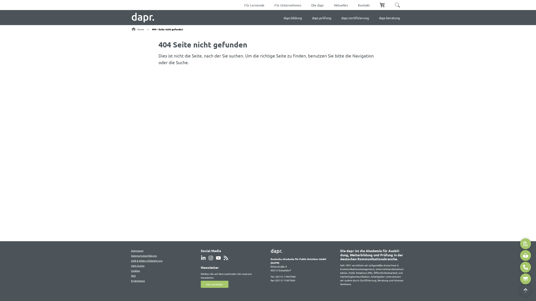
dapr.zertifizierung (355, 18)
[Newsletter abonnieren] (525, 255)
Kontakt (364, 5)
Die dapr (317, 5)
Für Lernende (254, 5)
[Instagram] (210, 257)
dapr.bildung (292, 18)
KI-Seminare (138, 280)
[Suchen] (397, 5)
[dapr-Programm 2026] (525, 243)
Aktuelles (341, 5)
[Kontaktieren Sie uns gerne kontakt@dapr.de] (525, 278)
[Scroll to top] (525, 290)
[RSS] (225, 257)
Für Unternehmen (287, 5)
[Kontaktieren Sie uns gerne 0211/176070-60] (525, 267)
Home (140, 29)
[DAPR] (143, 18)
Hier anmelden (214, 284)
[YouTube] (218, 257)
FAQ (133, 275)
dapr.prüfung (321, 18)
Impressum (137, 250)
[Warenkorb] (382, 5)
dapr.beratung (389, 18)
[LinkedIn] (203, 257)
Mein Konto (137, 265)
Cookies (135, 270)
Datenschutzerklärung (144, 255)
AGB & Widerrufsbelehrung (146, 260)
